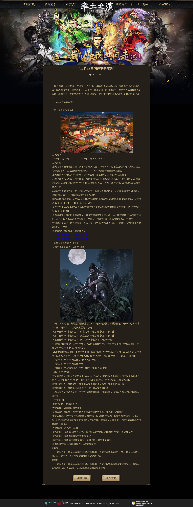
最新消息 (50, 4)
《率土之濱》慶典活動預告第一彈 (71, 235)
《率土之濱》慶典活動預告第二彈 (71, 239)
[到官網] (96, 7)
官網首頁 (29, 4)
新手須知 (71, 4)
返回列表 (82, 478)
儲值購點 (164, 4)
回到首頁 (111, 478)
